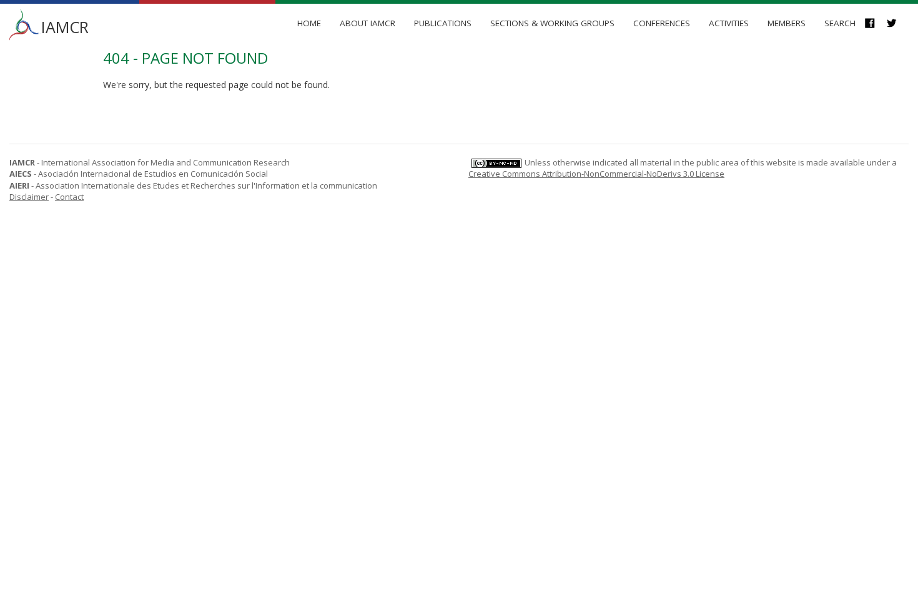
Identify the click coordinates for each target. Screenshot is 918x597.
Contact (69, 196)
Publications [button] (442, 23)
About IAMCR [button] (367, 23)
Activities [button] (729, 23)
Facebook (876, 24)
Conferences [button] (661, 23)
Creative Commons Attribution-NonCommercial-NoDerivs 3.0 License (596, 173)
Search (840, 23)
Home (309, 23)
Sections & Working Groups (552, 23)
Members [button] (786, 23)
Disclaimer (29, 196)
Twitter (898, 24)
